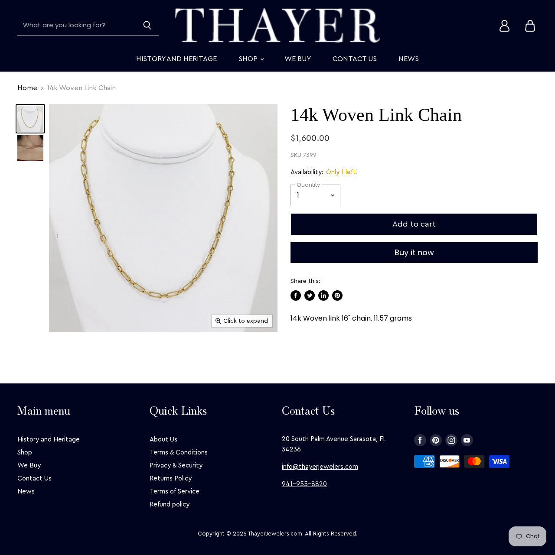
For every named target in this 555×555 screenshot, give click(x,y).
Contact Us (355, 58)
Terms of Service (174, 491)
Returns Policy (171, 478)
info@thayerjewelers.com (320, 467)
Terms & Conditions (179, 452)
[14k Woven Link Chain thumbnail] (30, 119)
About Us (163, 439)
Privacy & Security (176, 465)
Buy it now (414, 252)
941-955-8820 (304, 484)
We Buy (297, 58)
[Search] (147, 26)
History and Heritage (176, 58)
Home (27, 87)
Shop (248, 58)
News (408, 58)
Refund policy (169, 504)
